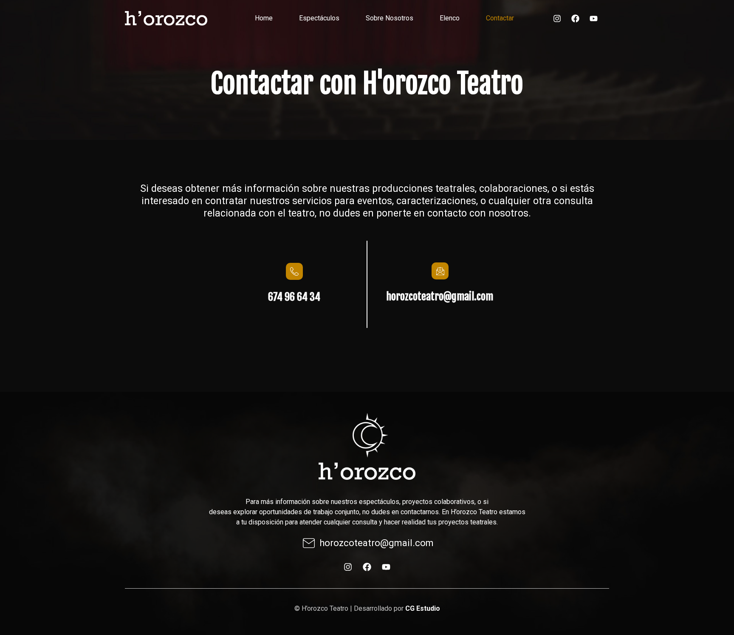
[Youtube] (593, 18)
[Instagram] (557, 18)
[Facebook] (575, 18)
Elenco (450, 18)
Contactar (500, 18)
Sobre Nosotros (389, 18)
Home (264, 18)
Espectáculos (319, 18)
